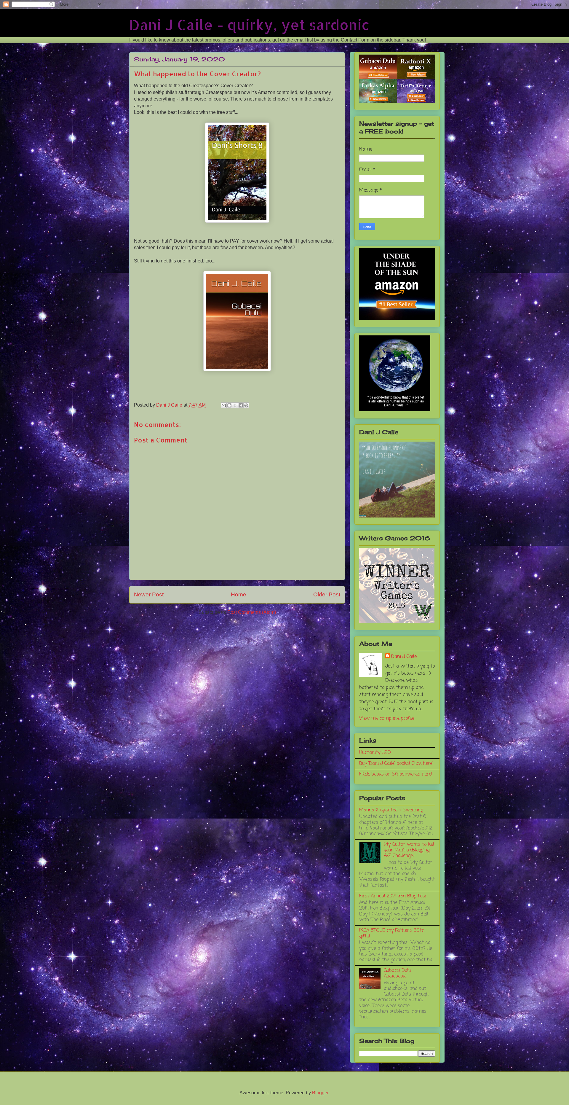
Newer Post (149, 594)
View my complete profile (386, 718)
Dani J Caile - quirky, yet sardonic (249, 24)
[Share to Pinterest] (246, 405)
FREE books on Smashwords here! (395, 774)
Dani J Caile (404, 656)
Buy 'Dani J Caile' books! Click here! (396, 763)
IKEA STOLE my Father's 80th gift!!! (391, 933)
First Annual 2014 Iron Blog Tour (393, 896)
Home (238, 594)
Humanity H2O (375, 752)
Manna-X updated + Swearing (391, 810)
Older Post (326, 594)
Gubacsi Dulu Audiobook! (397, 973)
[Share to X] (235, 405)
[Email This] (224, 405)
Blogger (320, 1092)
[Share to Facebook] (241, 405)
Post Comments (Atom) (251, 612)
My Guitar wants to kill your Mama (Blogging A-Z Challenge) (409, 850)
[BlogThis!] (229, 405)
